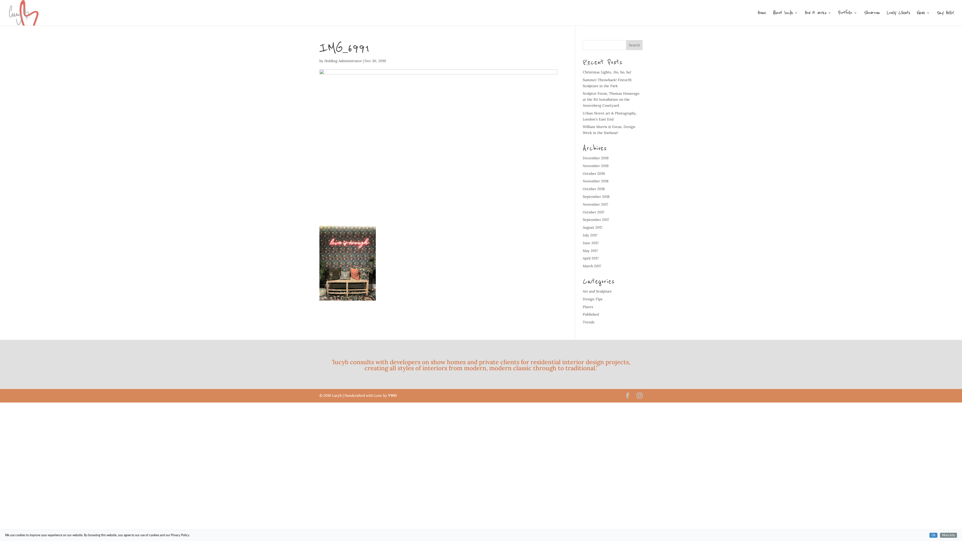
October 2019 (594, 173)
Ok (933, 535)
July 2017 (590, 235)
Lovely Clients (898, 13)
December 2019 (596, 158)
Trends (588, 322)
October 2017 (594, 212)
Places (588, 307)
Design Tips (593, 299)
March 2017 (592, 266)
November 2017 (595, 204)
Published (591, 314)
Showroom (872, 13)
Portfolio (845, 13)
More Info (948, 535)
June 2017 (591, 243)
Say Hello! (945, 13)
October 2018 (594, 189)
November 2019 (596, 166)
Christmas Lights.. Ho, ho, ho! (607, 72)
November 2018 (596, 181)
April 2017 (591, 258)
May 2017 (590, 250)
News (921, 13)
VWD (392, 395)
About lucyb (783, 13)
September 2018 (596, 196)
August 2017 (593, 227)
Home (762, 13)
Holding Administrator (343, 61)
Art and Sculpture (597, 291)
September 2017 (596, 219)
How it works (815, 13)
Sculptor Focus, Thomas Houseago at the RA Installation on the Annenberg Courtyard (611, 99)
